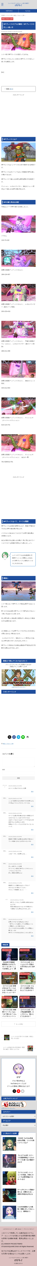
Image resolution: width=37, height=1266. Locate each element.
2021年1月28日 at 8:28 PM (15, 864)
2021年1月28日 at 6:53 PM (15, 813)
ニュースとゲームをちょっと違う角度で (18, 1257)
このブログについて (7, 1229)
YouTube (27, 11)
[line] (23, 737)
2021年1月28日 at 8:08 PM (15, 836)
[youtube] (18, 1091)
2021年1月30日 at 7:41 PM (15, 883)
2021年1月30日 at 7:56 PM (16, 900)
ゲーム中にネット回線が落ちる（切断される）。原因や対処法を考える (26, 1192)
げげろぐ (18, 5)
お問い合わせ (18, 1229)
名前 (3, 769)
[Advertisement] (18, 116)
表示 (11, 89)
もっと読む (19, 1024)
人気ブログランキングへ (18, 687)
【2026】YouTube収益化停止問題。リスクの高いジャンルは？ (26, 1140)
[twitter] (9, 737)
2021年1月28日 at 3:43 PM (15, 786)
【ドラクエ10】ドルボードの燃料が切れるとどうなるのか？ (27, 988)
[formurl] (22, 1091)
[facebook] (14, 737)
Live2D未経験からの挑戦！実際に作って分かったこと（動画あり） (26, 1209)
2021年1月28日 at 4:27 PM (15, 798)
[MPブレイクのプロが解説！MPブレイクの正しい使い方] (18, 737)
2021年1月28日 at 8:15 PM (15, 851)
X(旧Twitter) (9, 11)
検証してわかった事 (8, 743)
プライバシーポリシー (28, 1229)
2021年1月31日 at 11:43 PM (15, 919)
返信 (32, 791)
